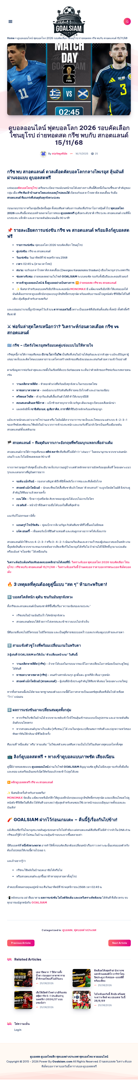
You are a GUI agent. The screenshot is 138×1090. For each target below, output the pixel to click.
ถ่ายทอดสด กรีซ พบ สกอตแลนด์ (97, 282)
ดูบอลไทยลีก (48, 1056)
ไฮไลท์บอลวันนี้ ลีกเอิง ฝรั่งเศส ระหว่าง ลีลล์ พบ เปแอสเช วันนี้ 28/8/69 (109, 997)
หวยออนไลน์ (100, 1056)
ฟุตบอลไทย (86, 1056)
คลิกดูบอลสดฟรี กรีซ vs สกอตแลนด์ (32, 782)
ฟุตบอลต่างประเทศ (85, 930)
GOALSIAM (39, 902)
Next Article (119, 942)
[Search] (127, 21)
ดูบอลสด (67, 930)
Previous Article (21, 942)
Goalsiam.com (62, 1061)
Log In (17, 1029)
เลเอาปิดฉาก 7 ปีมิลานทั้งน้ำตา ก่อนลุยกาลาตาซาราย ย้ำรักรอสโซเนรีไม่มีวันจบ (50, 975)
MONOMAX (78, 289)
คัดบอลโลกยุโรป (27, 188)
